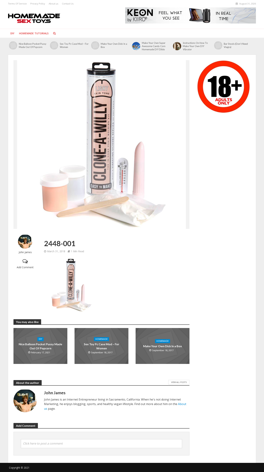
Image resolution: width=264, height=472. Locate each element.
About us (53, 3)
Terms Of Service (17, 3)
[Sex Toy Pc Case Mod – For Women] (54, 45)
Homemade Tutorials (33, 33)
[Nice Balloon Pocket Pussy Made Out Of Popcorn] (13, 45)
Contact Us (68, 3)
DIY (12, 33)
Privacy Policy (37, 3)
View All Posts (179, 382)
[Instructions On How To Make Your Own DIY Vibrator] (177, 46)
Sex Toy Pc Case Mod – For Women (74, 45)
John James (25, 252)
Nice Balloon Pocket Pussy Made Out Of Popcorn (32, 45)
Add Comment (25, 267)
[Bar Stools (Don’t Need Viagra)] (218, 45)
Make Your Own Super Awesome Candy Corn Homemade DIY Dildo (153, 46)
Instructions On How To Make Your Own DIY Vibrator (195, 46)
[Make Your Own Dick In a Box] (95, 45)
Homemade (101, 339)
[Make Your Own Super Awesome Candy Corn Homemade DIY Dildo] (136, 46)
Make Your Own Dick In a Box (114, 45)
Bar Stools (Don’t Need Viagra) (236, 45)
